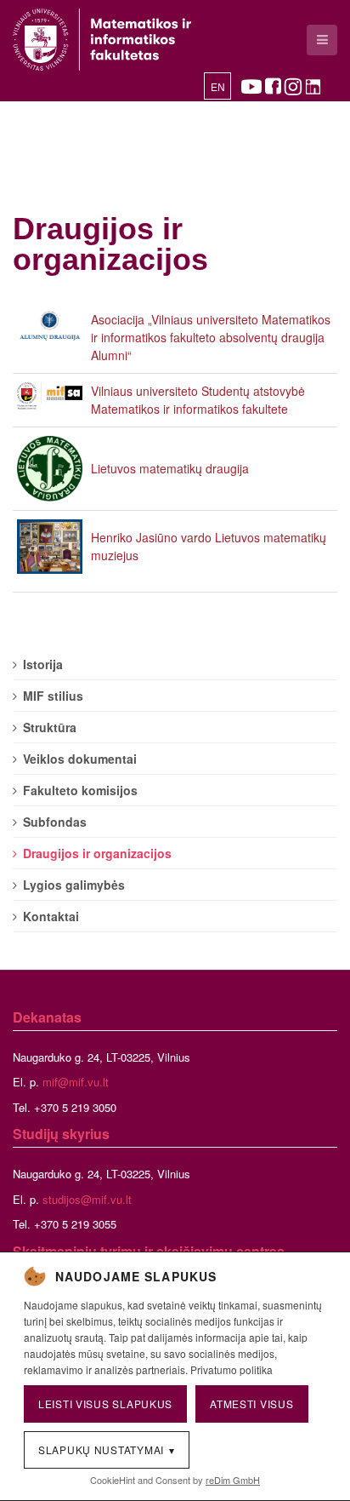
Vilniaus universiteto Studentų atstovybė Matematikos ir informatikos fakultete (198, 399)
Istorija (43, 664)
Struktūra (49, 727)
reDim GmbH (233, 1480)
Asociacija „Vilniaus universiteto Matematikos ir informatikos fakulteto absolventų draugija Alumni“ (210, 337)
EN (218, 88)
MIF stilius (53, 695)
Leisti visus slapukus (105, 1403)
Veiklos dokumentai (80, 758)
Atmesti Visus (251, 1403)
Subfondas (55, 821)
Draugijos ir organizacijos (110, 244)
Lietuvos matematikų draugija (170, 468)
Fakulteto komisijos (80, 790)
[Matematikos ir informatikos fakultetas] (102, 40)
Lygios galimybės (74, 884)
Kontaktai (51, 916)
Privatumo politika (231, 1369)
